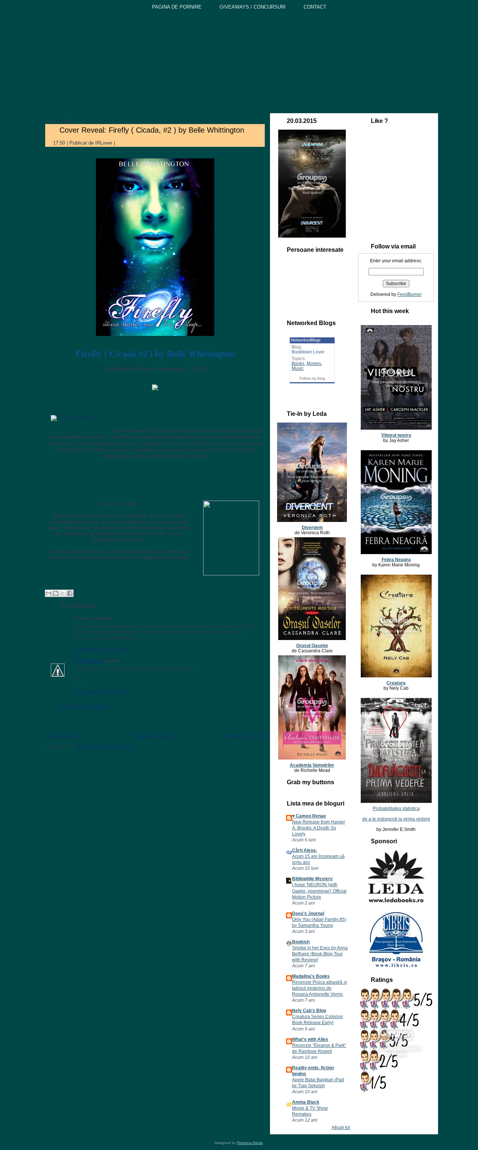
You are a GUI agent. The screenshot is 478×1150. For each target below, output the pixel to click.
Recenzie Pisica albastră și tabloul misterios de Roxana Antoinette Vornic (319, 988)
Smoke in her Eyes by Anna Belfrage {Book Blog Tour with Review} (320, 953)
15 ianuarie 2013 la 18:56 (102, 649)
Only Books (88, 661)
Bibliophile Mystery (312, 878)
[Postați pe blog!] (55, 593)
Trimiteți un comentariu (83, 706)
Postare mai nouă (64, 736)
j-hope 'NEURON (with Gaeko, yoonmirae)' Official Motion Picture (319, 890)
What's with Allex (310, 1039)
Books (298, 363)
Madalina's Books (311, 976)
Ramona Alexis (250, 1143)
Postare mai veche (244, 736)
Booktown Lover (308, 352)
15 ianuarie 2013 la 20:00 (102, 692)
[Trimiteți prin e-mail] (48, 593)
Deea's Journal (308, 913)
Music (298, 368)
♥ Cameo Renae (309, 816)
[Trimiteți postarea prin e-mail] (121, 143)
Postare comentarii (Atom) (105, 746)
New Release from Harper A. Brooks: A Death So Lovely (318, 828)
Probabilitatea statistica (396, 808)
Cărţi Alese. (304, 850)
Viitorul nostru (396, 435)
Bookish (301, 942)
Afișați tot (341, 1127)
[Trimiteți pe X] (62, 593)
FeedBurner (409, 294)
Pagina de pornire (154, 736)
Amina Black (305, 1102)
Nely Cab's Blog (309, 1010)
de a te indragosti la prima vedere (396, 819)
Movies (314, 363)
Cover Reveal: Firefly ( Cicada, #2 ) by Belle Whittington (151, 130)
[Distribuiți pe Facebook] (70, 593)
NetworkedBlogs (306, 340)
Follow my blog (312, 378)
